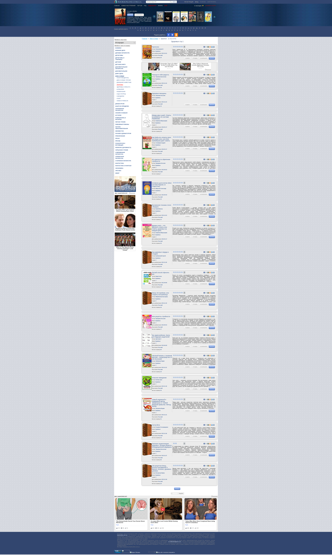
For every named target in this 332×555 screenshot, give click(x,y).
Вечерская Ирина (160, 473)
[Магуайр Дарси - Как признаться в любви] (176, 21)
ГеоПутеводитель (123, 77)
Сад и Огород (121, 94)
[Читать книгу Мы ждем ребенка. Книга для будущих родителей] (147, 346)
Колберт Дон (159, 379)
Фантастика (119, 163)
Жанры (160, 5)
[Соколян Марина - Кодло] (168, 21)
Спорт (119, 98)
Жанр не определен (122, 106)
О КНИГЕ (187, 58)
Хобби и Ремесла (122, 100)
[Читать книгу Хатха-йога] (147, 436)
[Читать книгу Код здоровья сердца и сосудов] (147, 263)
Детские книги (120, 64)
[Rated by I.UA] (126, 552)
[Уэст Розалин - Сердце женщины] (208, 21)
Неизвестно (119, 131)
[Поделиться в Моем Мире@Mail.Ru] (208, 47)
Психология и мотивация (120, 144)
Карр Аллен (159, 276)
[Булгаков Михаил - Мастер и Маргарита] (200, 21)
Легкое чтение (120, 122)
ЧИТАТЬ (130, 15)
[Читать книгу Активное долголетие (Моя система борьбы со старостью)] (147, 194)
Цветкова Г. (159, 339)
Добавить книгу (210, 5)
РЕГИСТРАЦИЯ (188, 2)
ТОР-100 (139, 5)
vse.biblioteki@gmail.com (174, 541)
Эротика (118, 170)
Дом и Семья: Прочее (124, 80)
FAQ (145, 5)
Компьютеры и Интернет (120, 118)
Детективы (119, 55)
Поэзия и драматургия (123, 133)
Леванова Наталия (160, 95)
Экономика (119, 168)
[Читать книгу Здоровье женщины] (147, 104)
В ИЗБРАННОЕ (139, 15)
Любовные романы (122, 124)
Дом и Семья (119, 76)
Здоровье (120, 84)
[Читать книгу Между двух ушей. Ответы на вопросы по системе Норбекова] (147, 126)
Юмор (117, 173)
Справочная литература (119, 157)
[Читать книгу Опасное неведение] (147, 389)
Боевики (118, 48)
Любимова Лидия (160, 361)
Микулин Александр (161, 188)
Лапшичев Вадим (160, 408)
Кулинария (120, 89)
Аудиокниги (152, 5)
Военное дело (120, 50)
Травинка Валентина (161, 76)
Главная (117, 5)
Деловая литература (122, 53)
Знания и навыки (121, 113)
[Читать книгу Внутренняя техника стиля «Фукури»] (147, 216)
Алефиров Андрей (160, 143)
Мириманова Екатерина (162, 296)
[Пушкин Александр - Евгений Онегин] (160, 21)
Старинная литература (123, 160)
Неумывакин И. (159, 49)
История (118, 115)
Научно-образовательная (121, 127)
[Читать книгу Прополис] (147, 58)
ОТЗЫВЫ (195, 58)
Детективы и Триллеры (119, 58)
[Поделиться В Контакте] (214, 47)
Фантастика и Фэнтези (123, 165)
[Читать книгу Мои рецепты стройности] (147, 328)
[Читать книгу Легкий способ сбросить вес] (147, 284)
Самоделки (120, 96)
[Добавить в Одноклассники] (210, 47)
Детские (118, 62)
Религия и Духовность (123, 147)
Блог (166, 5)
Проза (117, 138)
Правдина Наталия (160, 163)
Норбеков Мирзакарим (161, 120)
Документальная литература (121, 67)
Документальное (121, 71)
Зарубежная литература (119, 109)
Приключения (120, 136)
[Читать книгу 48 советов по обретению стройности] (147, 170)
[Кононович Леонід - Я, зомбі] (192, 21)
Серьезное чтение (121, 150)
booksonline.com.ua (122, 535)
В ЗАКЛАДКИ (198, 5)
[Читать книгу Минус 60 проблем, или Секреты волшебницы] (147, 304)
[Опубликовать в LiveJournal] (206, 47)
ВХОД (196, 2)
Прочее (117, 141)
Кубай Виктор (159, 209)
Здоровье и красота (123, 87)
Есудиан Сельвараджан (162, 427)
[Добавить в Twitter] (212, 47)
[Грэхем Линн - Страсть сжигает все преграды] (184, 21)
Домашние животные (124, 82)
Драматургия (119, 103)
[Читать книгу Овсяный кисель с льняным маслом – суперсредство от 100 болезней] (147, 367)
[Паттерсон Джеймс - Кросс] (120, 24)
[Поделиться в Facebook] (204, 47)
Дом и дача (119, 73)
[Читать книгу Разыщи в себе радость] (147, 86)
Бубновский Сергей (161, 256)
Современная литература (120, 153)
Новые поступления (128, 5)
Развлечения (121, 91)
